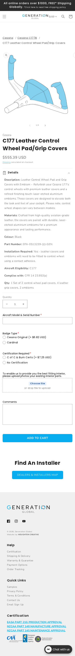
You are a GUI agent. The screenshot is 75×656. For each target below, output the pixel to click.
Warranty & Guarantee (20, 560)
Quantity (7, 297)
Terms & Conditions (18, 595)
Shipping (7, 162)
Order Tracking (15, 569)
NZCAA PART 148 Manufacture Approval (36, 626)
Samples (12, 587)
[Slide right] (45, 125)
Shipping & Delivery (18, 556)
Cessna (8, 38)
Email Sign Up (15, 604)
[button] (4, 16)
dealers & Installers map (37, 475)
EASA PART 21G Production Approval (34, 622)
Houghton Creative (28, 534)
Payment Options (17, 565)
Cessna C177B (27, 38)
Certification (14, 551)
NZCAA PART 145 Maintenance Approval (36, 630)
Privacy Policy (15, 591)
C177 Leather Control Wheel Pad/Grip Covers (34, 43)
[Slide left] (30, 125)
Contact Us (13, 600)
